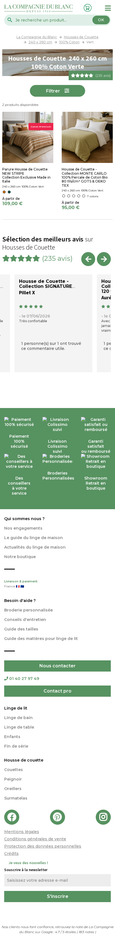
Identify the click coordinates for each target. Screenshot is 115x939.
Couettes (13, 769)
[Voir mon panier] (86, 7)
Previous (88, 259)
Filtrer (53, 91)
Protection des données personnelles (42, 846)
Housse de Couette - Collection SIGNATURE (45, 284)
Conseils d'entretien (25, 619)
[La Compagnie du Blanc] (38, 8)
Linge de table (19, 727)
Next (104, 259)
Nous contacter (57, 665)
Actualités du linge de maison (35, 547)
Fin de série (16, 746)
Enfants (12, 736)
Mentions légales (21, 831)
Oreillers (12, 788)
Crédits (11, 853)
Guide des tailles (21, 629)
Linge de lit (15, 708)
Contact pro (57, 691)
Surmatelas (15, 798)
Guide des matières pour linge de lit (41, 638)
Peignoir (13, 779)
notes (87, 932)
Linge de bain (18, 717)
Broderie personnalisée (28, 610)
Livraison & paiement (20, 584)
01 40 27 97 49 (24, 678)
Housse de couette (23, 760)
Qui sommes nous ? (24, 518)
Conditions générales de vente (35, 838)
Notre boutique (20, 556)
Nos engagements (23, 528)
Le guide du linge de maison (33, 537)
